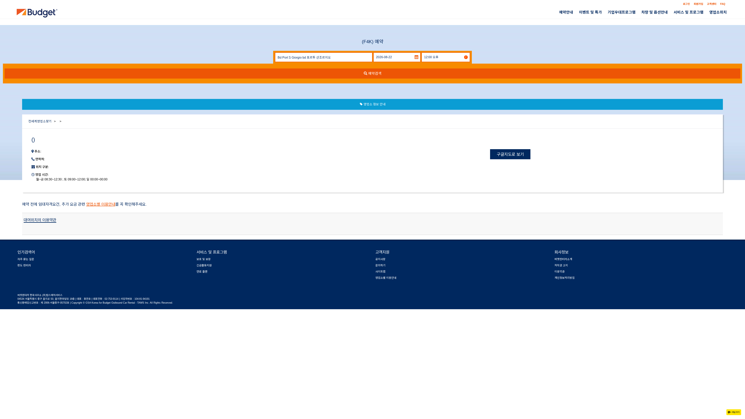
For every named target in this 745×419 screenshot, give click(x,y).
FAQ (722, 4)
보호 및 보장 (204, 259)
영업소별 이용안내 (100, 204)
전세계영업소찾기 (40, 121)
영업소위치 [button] (719, 12)
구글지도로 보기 (510, 154)
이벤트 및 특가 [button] (602, 12)
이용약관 (559, 271)
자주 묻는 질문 (25, 259)
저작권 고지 (561, 265)
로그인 (686, 4)
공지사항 (380, 259)
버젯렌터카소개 (563, 259)
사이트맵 (380, 271)
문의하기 (380, 265)
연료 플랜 (202, 271)
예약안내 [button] (581, 12)
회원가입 (698, 4)
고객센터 (711, 4)
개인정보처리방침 (564, 277)
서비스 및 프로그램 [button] (693, 12)
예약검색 (374, 73)
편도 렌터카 (24, 265)
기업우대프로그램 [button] (631, 12)
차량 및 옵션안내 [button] (661, 12)
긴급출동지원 (204, 265)
